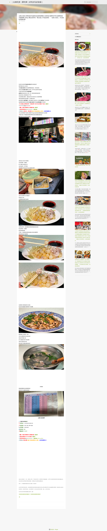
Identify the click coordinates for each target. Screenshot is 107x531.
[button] (19, 23)
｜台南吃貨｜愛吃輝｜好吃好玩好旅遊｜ (27, 2)
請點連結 (35, 109)
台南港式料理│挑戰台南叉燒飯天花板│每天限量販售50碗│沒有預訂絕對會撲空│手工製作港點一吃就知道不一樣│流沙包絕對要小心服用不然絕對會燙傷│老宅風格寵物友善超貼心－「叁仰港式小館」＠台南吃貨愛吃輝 (82, 54)
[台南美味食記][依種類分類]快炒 (35, 494)
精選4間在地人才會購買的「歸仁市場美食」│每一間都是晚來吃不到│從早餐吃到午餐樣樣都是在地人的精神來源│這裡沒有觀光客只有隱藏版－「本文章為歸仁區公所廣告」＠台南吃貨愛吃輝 (83, 262)
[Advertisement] (41, 34)
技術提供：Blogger (54, 529)
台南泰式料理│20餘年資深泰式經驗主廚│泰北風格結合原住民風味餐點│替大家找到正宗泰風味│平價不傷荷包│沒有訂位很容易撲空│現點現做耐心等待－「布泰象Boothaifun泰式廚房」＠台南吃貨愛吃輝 (82, 209)
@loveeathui (40, 438)
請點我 (47, 103)
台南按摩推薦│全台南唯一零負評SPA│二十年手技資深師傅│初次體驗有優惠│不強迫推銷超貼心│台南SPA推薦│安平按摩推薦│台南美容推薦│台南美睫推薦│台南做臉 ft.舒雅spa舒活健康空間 (82, 80)
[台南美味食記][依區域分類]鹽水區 (24, 494)
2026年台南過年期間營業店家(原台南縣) (82, 122)
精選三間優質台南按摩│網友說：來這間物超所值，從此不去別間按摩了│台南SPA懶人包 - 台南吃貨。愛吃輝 (82, 103)
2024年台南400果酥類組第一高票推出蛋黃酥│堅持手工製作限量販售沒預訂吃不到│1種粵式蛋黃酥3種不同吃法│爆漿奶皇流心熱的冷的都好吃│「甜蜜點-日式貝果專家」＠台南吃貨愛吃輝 (83, 183)
